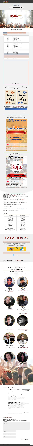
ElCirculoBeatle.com (18, 260)
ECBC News (12, 365)
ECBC (23, 310)
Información (14, 195)
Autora (19, 367)
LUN (5, 32)
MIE (13, 32)
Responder (26, 390)
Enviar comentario (25, 439)
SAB (24, 32)
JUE (16, 32)
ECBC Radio (25, 292)
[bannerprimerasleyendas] (16, 84)
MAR (9, 32)
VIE (20, 32)
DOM (5, 34)
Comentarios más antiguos (7, 388)
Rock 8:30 (11, 309)
